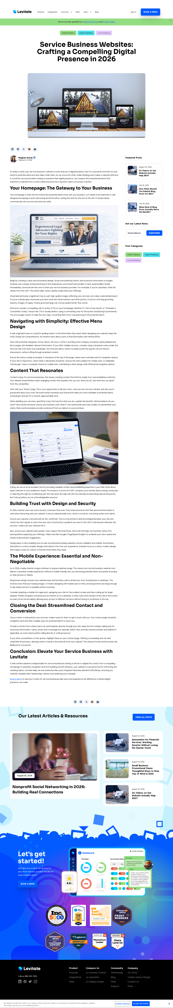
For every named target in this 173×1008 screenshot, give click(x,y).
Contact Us (133, 981)
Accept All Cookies (140, 1003)
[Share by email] (29, 149)
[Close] (169, 1003)
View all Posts (143, 717)
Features (40, 12)
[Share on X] (23, 149)
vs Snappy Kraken (95, 981)
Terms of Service (90, 22)
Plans (78, 12)
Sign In (133, 12)
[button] (66, 12)
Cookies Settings (122, 1003)
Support (115, 986)
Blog (97, 12)
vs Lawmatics (92, 977)
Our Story (132, 972)
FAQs (113, 981)
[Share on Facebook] (18, 149)
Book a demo (150, 12)
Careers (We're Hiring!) (139, 977)
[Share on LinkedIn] (12, 149)
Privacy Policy (109, 22)
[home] (23, 12)
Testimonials (117, 972)
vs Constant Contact (96, 972)
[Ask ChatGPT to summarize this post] (35, 149)
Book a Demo (28, 884)
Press (130, 986)
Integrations (52, 12)
